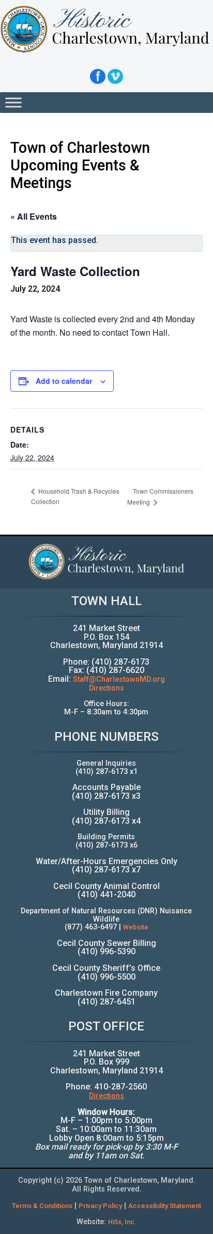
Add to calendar (64, 381)
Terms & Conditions (42, 1206)
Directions (106, 688)
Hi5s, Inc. (122, 1222)
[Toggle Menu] (13, 102)
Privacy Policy (100, 1206)
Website (135, 927)
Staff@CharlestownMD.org (119, 679)
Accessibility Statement (164, 1206)
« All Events (33, 216)
